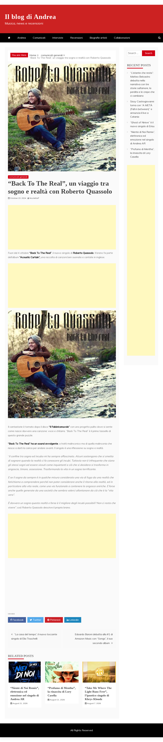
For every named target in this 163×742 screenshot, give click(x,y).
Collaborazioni (122, 37)
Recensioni (76, 37)
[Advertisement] (62, 227)
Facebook (18, 619)
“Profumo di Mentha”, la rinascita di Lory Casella (62, 691)
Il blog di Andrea (30, 16)
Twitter (36, 619)
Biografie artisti (98, 37)
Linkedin (74, 619)
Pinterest (54, 619)
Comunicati (39, 37)
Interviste (57, 37)
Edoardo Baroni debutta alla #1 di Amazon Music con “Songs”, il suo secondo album (94, 638)
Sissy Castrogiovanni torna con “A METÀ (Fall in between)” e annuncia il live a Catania (142, 109)
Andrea (21, 37)
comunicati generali (18, 177)
